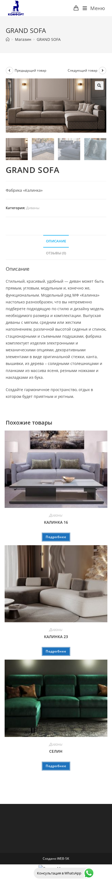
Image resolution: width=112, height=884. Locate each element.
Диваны (32, 207)
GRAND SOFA (49, 39)
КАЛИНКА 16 (56, 522)
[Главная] (8, 39)
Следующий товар (82, 70)
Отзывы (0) (56, 253)
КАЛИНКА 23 (56, 636)
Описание (56, 241)
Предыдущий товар (30, 70)
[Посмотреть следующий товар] (102, 70)
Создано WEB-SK (56, 858)
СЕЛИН (56, 751)
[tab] (56, 241)
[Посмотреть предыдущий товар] (9, 70)
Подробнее (56, 537)
